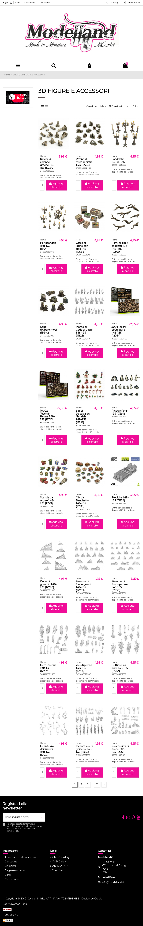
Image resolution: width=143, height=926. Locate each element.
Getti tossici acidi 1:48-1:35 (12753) (120, 668)
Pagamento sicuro (16, 870)
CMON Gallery (61, 857)
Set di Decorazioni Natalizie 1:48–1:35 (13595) (83, 416)
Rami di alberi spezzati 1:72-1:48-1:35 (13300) (120, 247)
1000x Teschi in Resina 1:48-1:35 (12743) (47, 415)
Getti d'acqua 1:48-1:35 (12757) (48, 668)
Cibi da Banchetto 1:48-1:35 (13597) (82, 502)
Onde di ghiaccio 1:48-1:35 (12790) (48, 584)
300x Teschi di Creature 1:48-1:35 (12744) (119, 331)
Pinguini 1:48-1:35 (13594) (120, 412)
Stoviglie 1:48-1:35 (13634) (120, 499)
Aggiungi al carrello (57, 185)
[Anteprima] (58, 151)
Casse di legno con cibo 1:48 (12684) (82, 247)
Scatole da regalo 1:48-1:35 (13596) (47, 500)
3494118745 (109, 877)
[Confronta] (53, 151)
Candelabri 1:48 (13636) (118, 161)
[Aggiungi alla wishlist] (48, 151)
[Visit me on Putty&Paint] (8, 920)
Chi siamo (45, 2)
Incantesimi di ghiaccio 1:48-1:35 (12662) (84, 749)
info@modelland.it (113, 882)
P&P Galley (59, 861)
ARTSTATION (60, 866)
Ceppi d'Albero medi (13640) (48, 329)
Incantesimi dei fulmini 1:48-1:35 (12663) (47, 750)
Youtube (57, 870)
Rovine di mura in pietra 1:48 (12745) (84, 162)
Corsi (18, 2)
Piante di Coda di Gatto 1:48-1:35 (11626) (84, 331)
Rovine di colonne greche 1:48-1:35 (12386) (47, 163)
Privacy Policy (112, 898)
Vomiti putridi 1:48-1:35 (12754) (84, 668)
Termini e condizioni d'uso (20, 857)
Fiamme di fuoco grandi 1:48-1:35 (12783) (83, 586)
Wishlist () (114, 2)
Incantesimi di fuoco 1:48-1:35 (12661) (120, 749)
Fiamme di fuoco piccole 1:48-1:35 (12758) (120, 586)
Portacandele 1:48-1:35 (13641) (48, 245)
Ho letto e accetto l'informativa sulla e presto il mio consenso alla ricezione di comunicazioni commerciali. (24, 827)
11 (97, 784)
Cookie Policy (130, 898)
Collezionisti (30, 2)
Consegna (11, 861)
